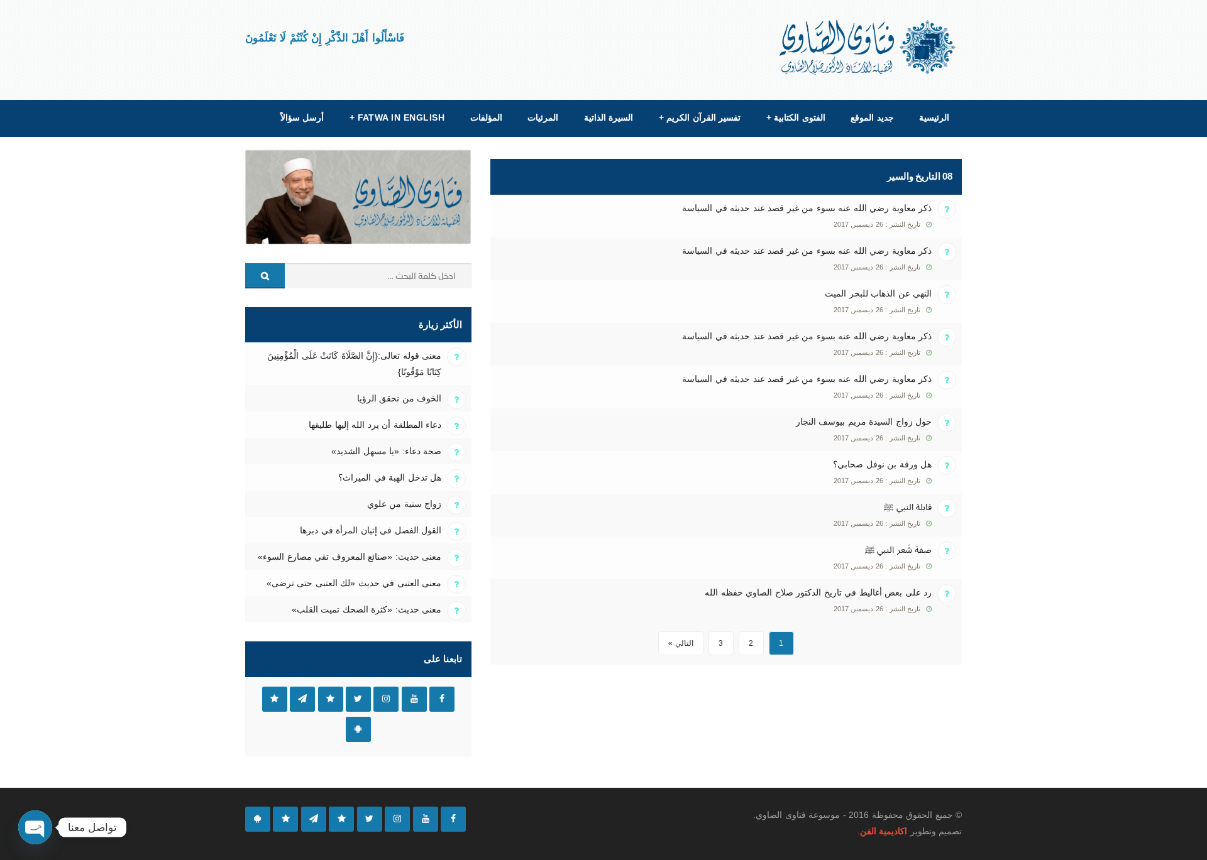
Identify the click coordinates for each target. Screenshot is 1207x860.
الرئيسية (934, 117)
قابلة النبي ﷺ (908, 507)
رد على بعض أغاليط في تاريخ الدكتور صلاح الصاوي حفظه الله (818, 592)
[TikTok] (341, 819)
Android (358, 729)
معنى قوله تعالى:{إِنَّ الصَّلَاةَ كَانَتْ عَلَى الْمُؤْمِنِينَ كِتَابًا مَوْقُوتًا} (354, 364)
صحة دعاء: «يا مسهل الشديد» (386, 451)
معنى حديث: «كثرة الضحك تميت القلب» (366, 609)
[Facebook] (453, 819)
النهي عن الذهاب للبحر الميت (878, 293)
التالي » (680, 643)
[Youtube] (425, 819)
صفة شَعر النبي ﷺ (898, 550)
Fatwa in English (397, 117)
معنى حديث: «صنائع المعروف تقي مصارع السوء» (349, 557)
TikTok (330, 699)
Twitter (358, 699)
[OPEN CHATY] (35, 827)
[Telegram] (313, 819)
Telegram (302, 699)
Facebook (442, 699)
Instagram (386, 699)
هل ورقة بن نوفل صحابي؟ (882, 464)
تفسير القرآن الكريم (700, 117)
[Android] (257, 819)
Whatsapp (274, 699)
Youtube (414, 699)
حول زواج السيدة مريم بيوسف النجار (864, 421)
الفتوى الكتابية (795, 117)
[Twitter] (369, 819)
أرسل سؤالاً (302, 117)
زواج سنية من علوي (404, 504)
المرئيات (542, 117)
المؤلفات (486, 117)
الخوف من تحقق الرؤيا (399, 398)
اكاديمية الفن (883, 831)
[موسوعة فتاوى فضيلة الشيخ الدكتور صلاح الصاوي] (868, 47)
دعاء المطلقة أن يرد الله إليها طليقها (375, 425)
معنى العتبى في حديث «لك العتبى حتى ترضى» (354, 583)
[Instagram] (397, 819)
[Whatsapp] (285, 819)
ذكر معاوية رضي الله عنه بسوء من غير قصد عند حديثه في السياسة (807, 208)
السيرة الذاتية (608, 117)
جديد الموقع (872, 117)
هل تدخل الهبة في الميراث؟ (389, 477)
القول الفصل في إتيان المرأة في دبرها (370, 530)
